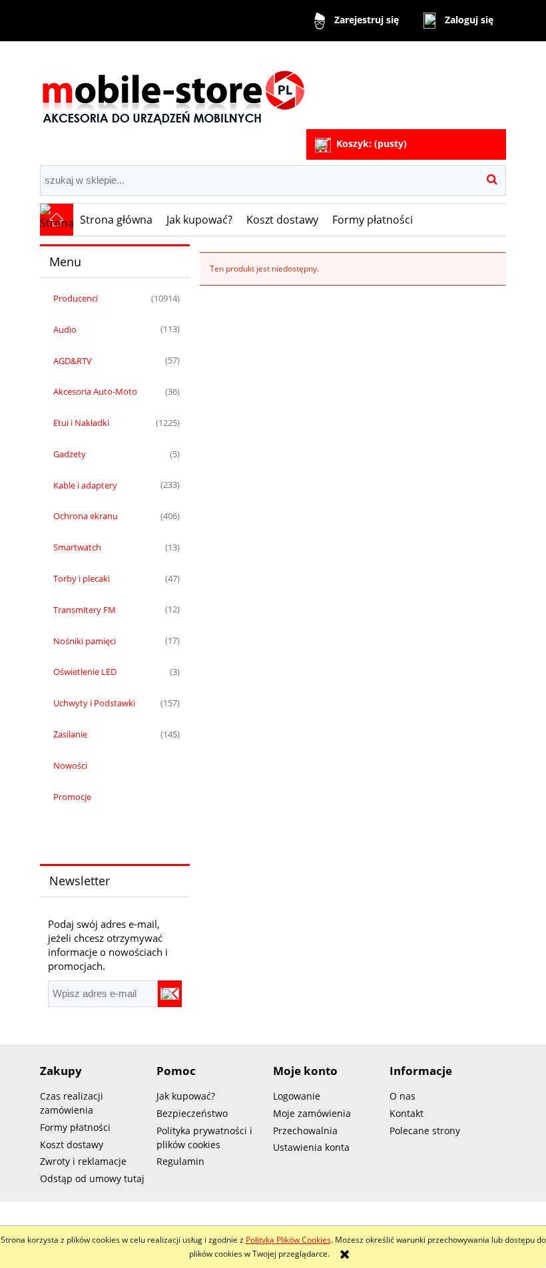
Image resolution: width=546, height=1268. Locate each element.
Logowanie (296, 1096)
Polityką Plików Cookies (288, 1239)
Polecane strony (425, 1130)
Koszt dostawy (71, 1144)
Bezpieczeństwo (192, 1113)
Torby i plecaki (81, 578)
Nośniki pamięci (84, 641)
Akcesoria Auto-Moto (95, 391)
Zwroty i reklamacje (83, 1161)
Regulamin (180, 1161)
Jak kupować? (185, 1096)
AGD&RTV (72, 361)
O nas (402, 1096)
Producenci (75, 298)
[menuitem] (116, 220)
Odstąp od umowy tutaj (92, 1178)
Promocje (72, 797)
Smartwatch (77, 547)
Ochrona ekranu (85, 516)
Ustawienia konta (311, 1147)
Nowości (70, 765)
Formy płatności (75, 1127)
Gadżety (69, 454)
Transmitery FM (84, 610)
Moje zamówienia (312, 1113)
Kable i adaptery (85, 485)
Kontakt (406, 1113)
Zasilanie (70, 734)
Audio (65, 329)
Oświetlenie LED (85, 672)
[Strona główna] (173, 87)
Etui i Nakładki (81, 423)
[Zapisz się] (170, 993)
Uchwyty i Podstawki (94, 703)
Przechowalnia (305, 1130)
